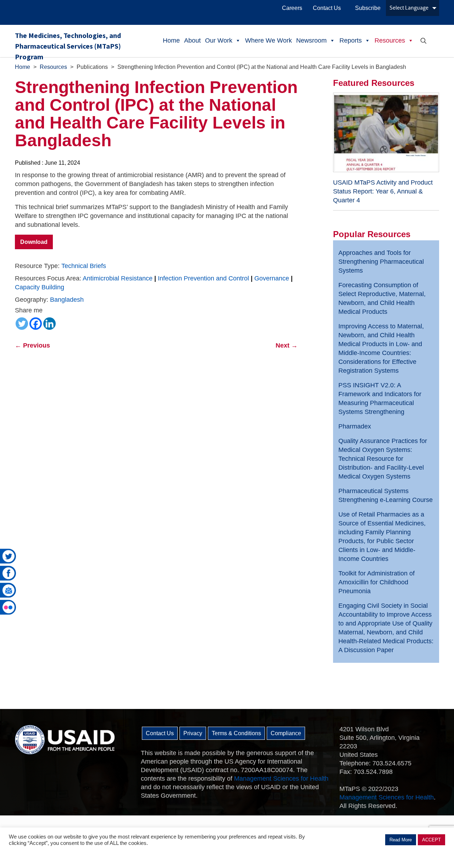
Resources (390, 40)
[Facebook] (35, 323)
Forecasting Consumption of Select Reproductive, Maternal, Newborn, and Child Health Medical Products (382, 298)
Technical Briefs (83, 265)
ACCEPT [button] (431, 839)
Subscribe (368, 8)
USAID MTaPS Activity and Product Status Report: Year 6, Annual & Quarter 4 (383, 191)
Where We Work (268, 40)
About (192, 40)
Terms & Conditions (236, 733)
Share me (29, 310)
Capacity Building (39, 287)
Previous (32, 345)
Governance (271, 278)
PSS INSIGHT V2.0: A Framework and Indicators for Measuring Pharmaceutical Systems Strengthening (379, 398)
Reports (350, 40)
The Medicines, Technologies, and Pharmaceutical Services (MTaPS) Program (68, 44)
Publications (92, 67)
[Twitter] (22, 323)
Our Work (218, 40)
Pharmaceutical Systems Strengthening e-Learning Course (385, 495)
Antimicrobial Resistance (118, 278)
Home (171, 40)
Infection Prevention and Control (203, 278)
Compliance (286, 733)
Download (34, 242)
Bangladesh (67, 299)
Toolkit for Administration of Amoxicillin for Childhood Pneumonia (376, 582)
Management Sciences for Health (281, 778)
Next (287, 345)
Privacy (192, 733)
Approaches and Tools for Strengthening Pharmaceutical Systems (381, 261)
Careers (292, 8)
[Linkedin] (49, 323)
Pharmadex (354, 426)
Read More (400, 839)
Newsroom (311, 40)
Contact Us (327, 8)
